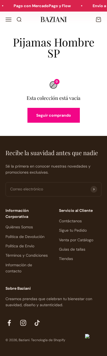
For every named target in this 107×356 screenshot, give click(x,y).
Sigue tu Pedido (73, 230)
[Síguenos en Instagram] (23, 323)
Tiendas (66, 258)
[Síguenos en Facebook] (9, 323)
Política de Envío (19, 245)
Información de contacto (18, 267)
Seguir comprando (53, 115)
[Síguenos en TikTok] (37, 323)
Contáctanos (70, 220)
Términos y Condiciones (26, 255)
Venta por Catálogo (76, 239)
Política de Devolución (24, 236)
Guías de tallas (72, 249)
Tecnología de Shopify (48, 340)
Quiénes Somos (19, 226)
